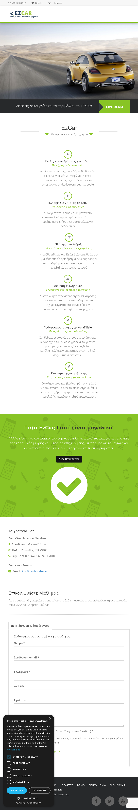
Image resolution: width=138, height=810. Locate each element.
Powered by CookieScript (28, 803)
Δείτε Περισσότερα (69, 459)
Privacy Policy (13, 749)
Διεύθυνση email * (26, 657)
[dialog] (28, 761)
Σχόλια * (20, 700)
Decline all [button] (39, 790)
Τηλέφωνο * (22, 672)
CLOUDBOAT (117, 785)
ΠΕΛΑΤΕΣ (67, 785)
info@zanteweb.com (34, 571)
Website (19, 686)
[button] (28, 798)
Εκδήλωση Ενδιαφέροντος (32, 626)
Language (58, 3)
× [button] (50, 718)
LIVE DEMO (114, 107)
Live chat (39, 3)
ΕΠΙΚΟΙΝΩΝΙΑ (97, 785)
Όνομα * (19, 643)
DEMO (81, 785)
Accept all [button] (17, 790)
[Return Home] (23, 14)
